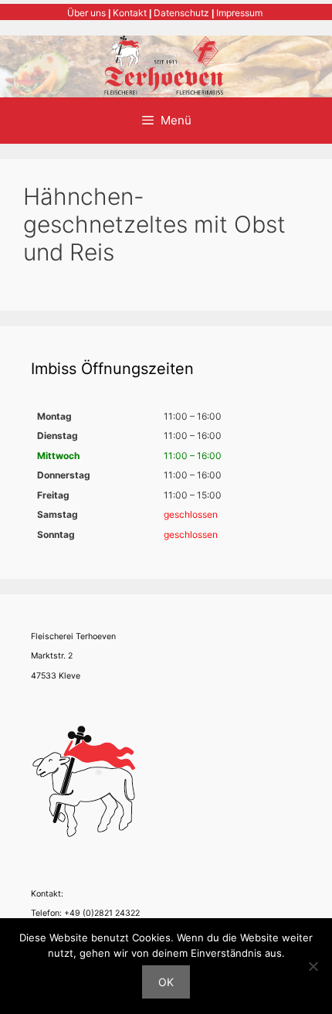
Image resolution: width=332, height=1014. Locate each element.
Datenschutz (181, 13)
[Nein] (312, 966)
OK (166, 981)
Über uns (86, 13)
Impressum (239, 13)
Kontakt (130, 13)
